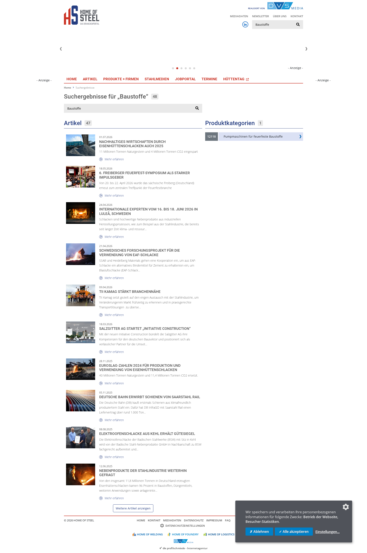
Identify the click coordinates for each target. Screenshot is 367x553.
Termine (209, 79)
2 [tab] (177, 68)
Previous (61, 49)
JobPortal (185, 79)
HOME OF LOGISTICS (221, 534)
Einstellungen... (327, 531)
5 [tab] (190, 68)
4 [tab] (186, 68)
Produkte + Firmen (121, 79)
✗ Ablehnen (259, 531)
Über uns (280, 16)
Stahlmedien (157, 79)
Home (71, 79)
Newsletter (260, 16)
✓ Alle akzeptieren (294, 531)
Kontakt (297, 16)
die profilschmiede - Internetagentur (185, 548)
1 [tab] (173, 68)
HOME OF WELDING (150, 534)
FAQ (227, 520)
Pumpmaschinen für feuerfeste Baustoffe (253, 136)
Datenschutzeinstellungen (185, 526)
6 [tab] (194, 68)
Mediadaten (239, 16)
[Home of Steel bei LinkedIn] (245, 24)
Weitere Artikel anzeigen (133, 508)
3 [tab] (181, 68)
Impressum (214, 520)
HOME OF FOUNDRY (185, 534)
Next (306, 49)
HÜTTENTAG (234, 79)
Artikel (90, 79)
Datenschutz (193, 520)
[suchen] (298, 24)
